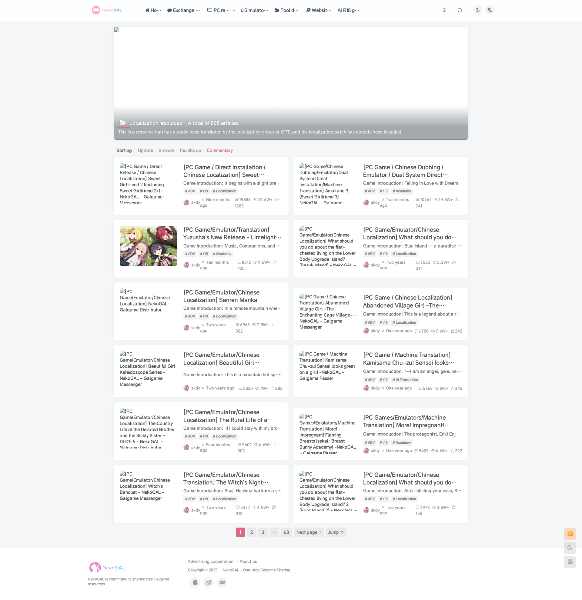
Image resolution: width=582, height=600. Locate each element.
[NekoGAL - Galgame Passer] (107, 567)
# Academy (402, 191)
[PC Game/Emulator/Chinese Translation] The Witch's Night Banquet (223, 482)
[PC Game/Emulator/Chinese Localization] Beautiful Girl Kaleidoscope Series (221, 362)
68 (286, 532)
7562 (425, 262)
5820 (248, 388)
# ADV (190, 191)
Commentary (220, 150)
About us (248, 561)
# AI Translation (405, 380)
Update (145, 150)
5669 (428, 388)
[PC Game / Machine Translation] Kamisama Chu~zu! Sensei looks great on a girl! (407, 362)
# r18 (204, 191)
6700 (424, 331)
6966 (245, 324)
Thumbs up (190, 150)
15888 (245, 199)
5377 (245, 507)
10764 (426, 199)
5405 (424, 450)
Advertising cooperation (210, 561)
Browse (166, 150)
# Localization (224, 191)
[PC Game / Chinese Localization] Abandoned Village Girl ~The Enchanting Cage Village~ (407, 305)
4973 (425, 507)
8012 (246, 262)
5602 (247, 444)
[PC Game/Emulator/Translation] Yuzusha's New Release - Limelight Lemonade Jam (229, 237)
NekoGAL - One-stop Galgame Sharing (256, 570)
